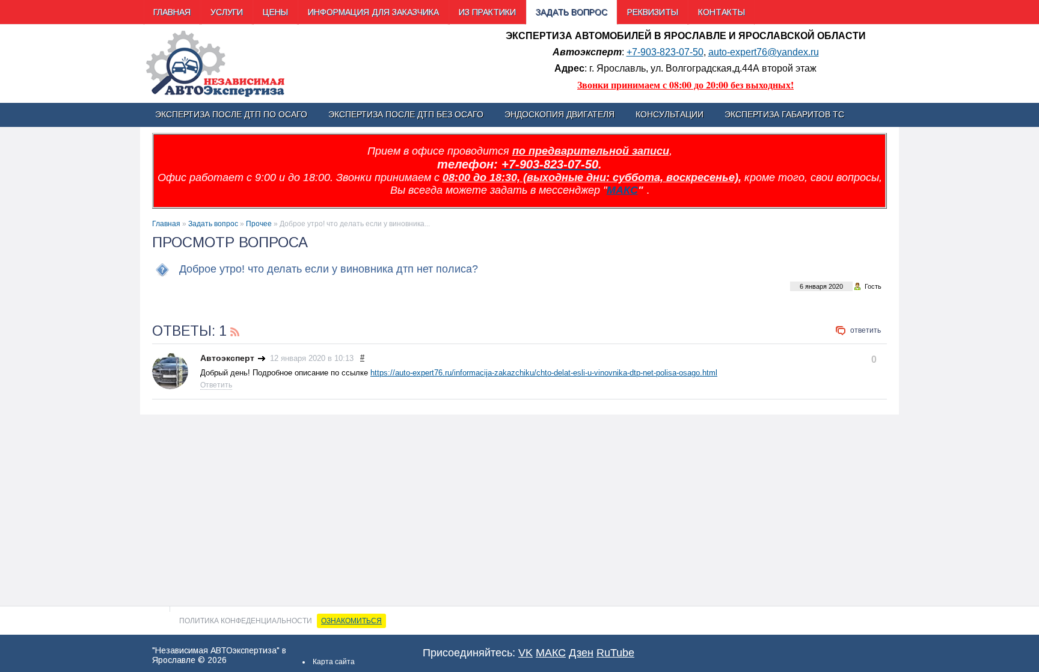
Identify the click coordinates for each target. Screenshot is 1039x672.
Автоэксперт (227, 358)
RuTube (615, 653)
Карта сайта (334, 662)
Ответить (865, 330)
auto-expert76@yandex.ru (763, 52)
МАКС (622, 190)
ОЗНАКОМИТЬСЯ (351, 621)
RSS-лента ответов (235, 330)
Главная (166, 224)
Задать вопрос (213, 224)
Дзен (581, 653)
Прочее (259, 224)
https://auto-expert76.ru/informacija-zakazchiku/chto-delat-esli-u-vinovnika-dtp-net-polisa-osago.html (543, 372)
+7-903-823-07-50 (665, 52)
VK (525, 653)
